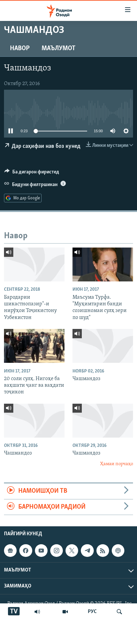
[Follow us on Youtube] (41, 550)
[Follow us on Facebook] (25, 550)
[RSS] (102, 550)
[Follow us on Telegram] (87, 550)
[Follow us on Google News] (10, 550)
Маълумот (58, 48)
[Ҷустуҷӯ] (119, 611)
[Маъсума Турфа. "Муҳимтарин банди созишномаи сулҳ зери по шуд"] (102, 264)
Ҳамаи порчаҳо (116, 464)
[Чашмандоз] (102, 346)
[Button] (31, 173)
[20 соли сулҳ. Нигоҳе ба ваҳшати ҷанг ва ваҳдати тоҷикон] (34, 346)
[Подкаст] (118, 550)
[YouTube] (65, 611)
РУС (92, 611)
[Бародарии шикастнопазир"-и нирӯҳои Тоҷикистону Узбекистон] (34, 264)
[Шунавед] (37, 611)
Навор (20, 48)
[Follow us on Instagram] (56, 550)
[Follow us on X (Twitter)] (72, 550)
